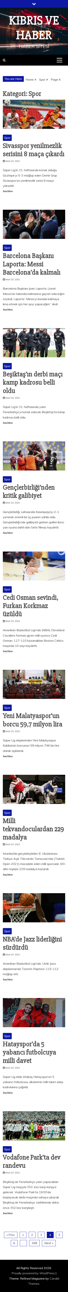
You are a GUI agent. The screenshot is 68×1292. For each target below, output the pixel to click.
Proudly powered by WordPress (34, 1273)
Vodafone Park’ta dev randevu (31, 1161)
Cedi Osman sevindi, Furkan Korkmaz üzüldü (30, 605)
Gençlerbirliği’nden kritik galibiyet (29, 491)
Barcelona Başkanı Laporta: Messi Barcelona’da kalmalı (31, 264)
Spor (7, 138)
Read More (7, 191)
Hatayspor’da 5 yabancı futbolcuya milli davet (29, 1052)
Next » (48, 1243)
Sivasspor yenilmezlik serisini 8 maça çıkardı (33, 150)
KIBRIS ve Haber (34, 28)
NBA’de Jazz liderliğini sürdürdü (32, 943)
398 (34, 1243)
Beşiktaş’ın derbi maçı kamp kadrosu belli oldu (33, 382)
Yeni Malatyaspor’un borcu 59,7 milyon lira (32, 720)
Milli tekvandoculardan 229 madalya (33, 829)
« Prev (10, 1235)
